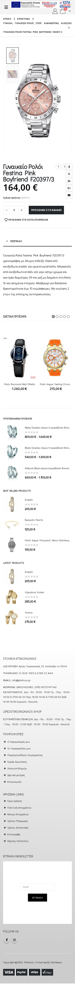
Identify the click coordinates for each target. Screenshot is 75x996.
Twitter (69, 174)
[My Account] (55, 11)
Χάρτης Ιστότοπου (18, 841)
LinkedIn (69, 181)
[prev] (58, 167)
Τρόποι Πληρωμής (17, 821)
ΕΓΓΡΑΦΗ (37, 897)
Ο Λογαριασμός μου (18, 741)
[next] (65, 167)
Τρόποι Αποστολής (18, 827)
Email (69, 195)
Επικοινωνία (14, 781)
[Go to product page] (19, 358)
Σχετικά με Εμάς (16, 775)
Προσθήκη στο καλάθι (46, 210)
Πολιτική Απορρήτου (19, 807)
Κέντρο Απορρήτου (18, 814)
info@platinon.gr (21, 680)
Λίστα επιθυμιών (17, 768)
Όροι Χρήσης (14, 801)
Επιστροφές (14, 834)
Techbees (56, 962)
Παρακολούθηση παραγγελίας (25, 755)
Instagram (14, 940)
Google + (69, 188)
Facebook (69, 166)
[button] (7, 7)
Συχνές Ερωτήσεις (17, 761)
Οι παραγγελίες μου (18, 748)
